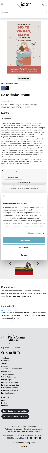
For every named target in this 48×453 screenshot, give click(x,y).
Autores (4, 366)
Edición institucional (9, 382)
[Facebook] (2, 353)
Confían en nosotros (9, 390)
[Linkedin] (14, 353)
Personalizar (23, 248)
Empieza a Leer (24, 78)
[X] (6, 353)
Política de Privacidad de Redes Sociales (24, 432)
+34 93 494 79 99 (33, 438)
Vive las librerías (7, 374)
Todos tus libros (13, 177)
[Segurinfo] (24, 442)
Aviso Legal (32, 426)
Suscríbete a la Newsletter (15, 411)
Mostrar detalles (34, 233)
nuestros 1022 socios (20, 207)
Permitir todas (24, 240)
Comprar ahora (23, 183)
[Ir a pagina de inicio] (2, 4)
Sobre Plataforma (8, 377)
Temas (4, 363)
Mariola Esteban (6, 101)
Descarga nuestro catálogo (15, 416)
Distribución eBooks (9, 387)
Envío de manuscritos (10, 385)
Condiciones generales (33, 429)
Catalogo (5, 358)
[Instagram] (18, 353)
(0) (46, 5)
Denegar (24, 255)
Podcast (4, 403)
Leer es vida (6, 371)
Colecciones (6, 361)
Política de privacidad (13, 429)
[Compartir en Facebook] (3, 88)
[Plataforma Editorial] (24, 4)
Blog (3, 400)
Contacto (5, 397)
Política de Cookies (18, 426)
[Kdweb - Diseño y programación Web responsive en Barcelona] (24, 446)
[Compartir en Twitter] (7, 88)
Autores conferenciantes (11, 369)
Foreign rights (7, 379)
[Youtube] (10, 353)
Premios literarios (8, 393)
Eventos (4, 405)
